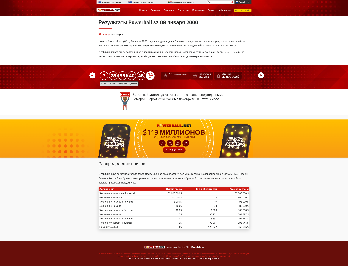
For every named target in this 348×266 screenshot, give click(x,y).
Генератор (169, 10)
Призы (211, 10)
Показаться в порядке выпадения (119, 83)
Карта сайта (213, 258)
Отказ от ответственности (140, 258)
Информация (224, 10)
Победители (198, 10)
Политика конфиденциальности (167, 258)
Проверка (156, 10)
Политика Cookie (190, 258)
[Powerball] (100, 34)
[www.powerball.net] (108, 9)
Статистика (183, 10)
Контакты (202, 258)
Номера (143, 10)
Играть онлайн (242, 10)
